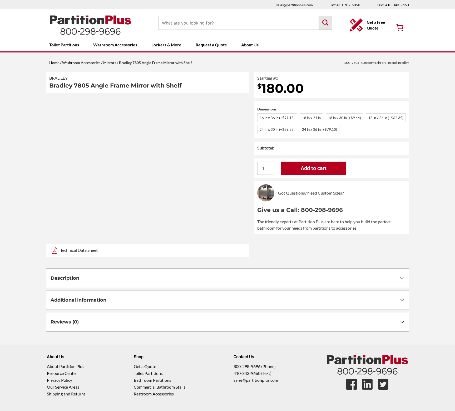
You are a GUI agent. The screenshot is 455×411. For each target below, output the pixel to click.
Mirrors (109, 62)
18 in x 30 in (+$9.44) (344, 118)
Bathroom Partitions (152, 380)
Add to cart (314, 168)
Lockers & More (166, 44)
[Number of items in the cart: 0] (399, 27)
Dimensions (266, 109)
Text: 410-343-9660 (393, 5)
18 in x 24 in (311, 118)
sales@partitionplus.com (294, 5)
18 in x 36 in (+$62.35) (385, 118)
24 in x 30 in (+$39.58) (277, 129)
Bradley (58, 77)
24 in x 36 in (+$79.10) (319, 129)
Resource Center (62, 373)
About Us (250, 44)
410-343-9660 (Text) (252, 373)
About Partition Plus (65, 366)
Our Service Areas (63, 386)
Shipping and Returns (66, 393)
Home (54, 62)
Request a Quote (211, 44)
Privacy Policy (59, 380)
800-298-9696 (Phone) (255, 366)
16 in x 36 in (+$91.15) (277, 118)
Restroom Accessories (154, 393)
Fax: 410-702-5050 (344, 5)
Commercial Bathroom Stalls (159, 386)
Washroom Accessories (115, 44)
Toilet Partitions (64, 44)
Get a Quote (145, 366)
